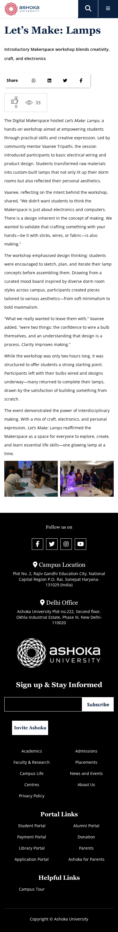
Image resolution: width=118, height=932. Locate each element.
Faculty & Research (31, 762)
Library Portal (32, 848)
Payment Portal (31, 837)
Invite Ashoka (30, 727)
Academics (31, 751)
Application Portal (32, 859)
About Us (86, 784)
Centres (31, 784)
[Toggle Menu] (108, 9)
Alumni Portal (86, 825)
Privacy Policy (31, 795)
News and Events (86, 773)
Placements (86, 762)
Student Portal (32, 825)
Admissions (86, 751)
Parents (86, 848)
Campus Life (32, 773)
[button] (88, 8)
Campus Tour (32, 889)
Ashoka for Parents (86, 859)
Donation (86, 837)
